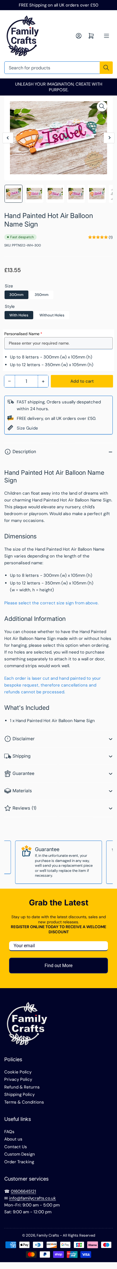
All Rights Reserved (79, 1235)
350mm (42, 294)
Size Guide (27, 428)
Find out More (58, 965)
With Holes (18, 315)
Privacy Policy (18, 1079)
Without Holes (51, 315)
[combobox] (58, 67)
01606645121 (23, 1191)
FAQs (9, 1132)
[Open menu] (106, 36)
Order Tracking (19, 1162)
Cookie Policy (18, 1072)
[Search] (106, 68)
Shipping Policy (19, 1094)
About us (13, 1139)
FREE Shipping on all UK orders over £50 (58, 5)
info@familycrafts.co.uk (32, 1198)
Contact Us (15, 1147)
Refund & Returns (22, 1087)
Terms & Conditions (24, 1102)
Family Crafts (48, 1235)
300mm (16, 294)
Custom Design (19, 1154)
